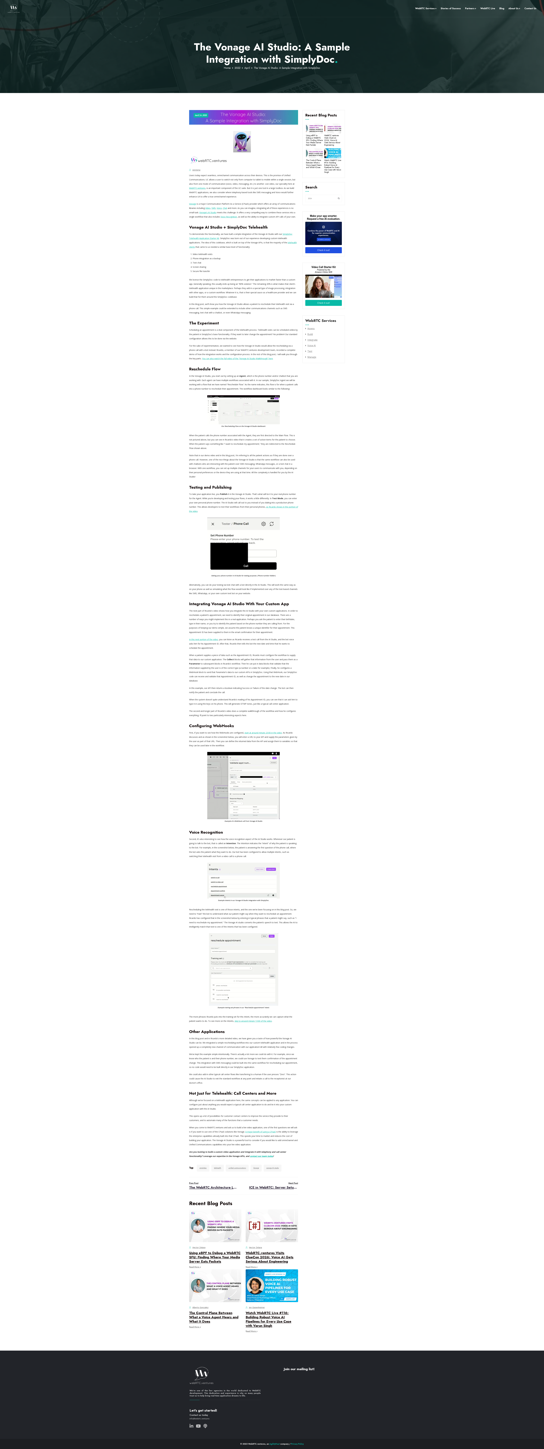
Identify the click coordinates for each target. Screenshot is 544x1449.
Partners (469, 8)
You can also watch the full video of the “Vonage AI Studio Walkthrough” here (237, 358)
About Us (513, 8)
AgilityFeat (274, 1443)
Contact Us (530, 8)
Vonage (192, 203)
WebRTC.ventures (197, 188)
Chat (225, 208)
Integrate (312, 339)
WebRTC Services (425, 8)
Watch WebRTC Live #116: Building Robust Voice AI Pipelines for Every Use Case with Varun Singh (268, 1319)
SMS (214, 208)
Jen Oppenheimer (257, 1307)
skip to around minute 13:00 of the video (253, 1021)
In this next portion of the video (203, 639)
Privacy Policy (297, 1443)
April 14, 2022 (201, 115)
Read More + (195, 1267)
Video (207, 208)
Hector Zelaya (198, 1247)
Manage (311, 357)
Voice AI (311, 345)
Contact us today (199, 1415)
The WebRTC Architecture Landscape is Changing (213, 1186)
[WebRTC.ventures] (14, 8)
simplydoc (203, 1168)
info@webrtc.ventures (200, 1418)
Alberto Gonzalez (200, 1307)
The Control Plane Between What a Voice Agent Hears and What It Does (213, 1317)
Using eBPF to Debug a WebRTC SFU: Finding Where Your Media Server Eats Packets (215, 1257)
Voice (219, 208)
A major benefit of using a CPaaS (260, 1131)
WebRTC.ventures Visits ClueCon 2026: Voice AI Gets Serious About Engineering (269, 1257)
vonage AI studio (272, 1168)
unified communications (237, 1168)
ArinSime (196, 170)
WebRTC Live (487, 8)
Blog (501, 8)
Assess (311, 328)
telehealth (217, 1168)
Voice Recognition (229, 216)
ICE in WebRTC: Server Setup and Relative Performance (273, 1186)
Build (310, 334)
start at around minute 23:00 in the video (263, 732)
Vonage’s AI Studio (207, 212)
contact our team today (261, 1156)
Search (311, 187)
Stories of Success (451, 8)
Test (309, 351)
